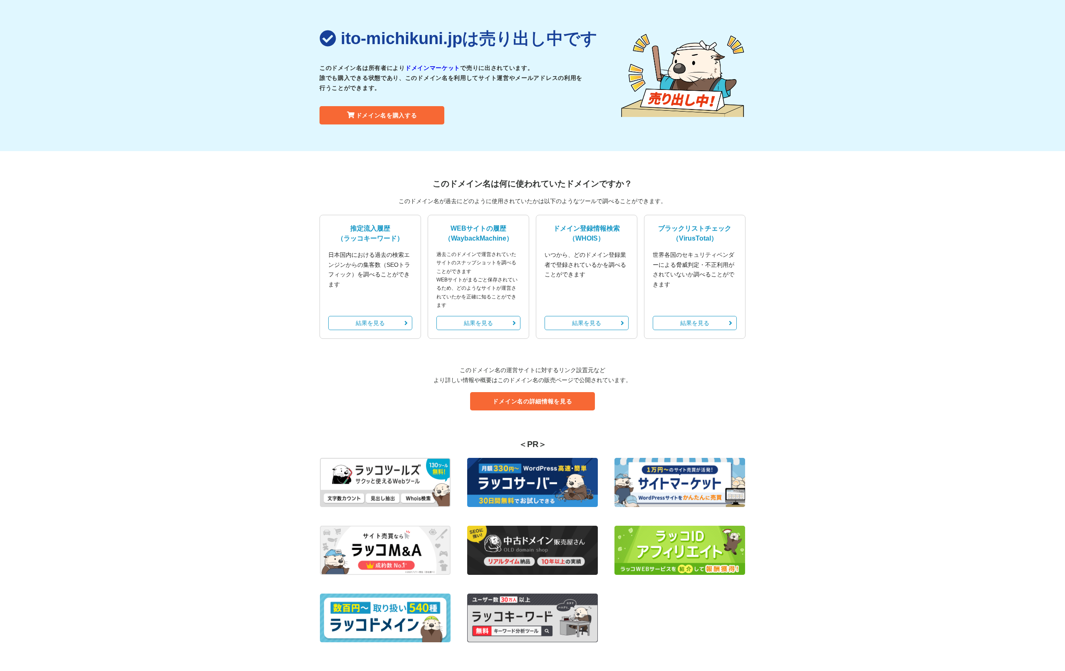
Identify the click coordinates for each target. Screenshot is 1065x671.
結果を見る (370, 323)
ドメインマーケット (432, 68)
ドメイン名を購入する (386, 115)
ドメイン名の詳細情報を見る (532, 401)
